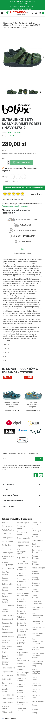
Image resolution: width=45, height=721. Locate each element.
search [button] (31, 13)
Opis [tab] (22, 249)
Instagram (41, 475)
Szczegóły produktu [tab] (22, 253)
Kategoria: (5, 136)
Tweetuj (18, 176)
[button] (4, 92)
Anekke (5, 522)
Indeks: (4, 133)
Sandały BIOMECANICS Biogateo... (33, 404)
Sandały (13, 136)
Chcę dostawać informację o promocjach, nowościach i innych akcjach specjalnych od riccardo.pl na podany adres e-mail (22, 467)
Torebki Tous (6, 534)
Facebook (36, 475)
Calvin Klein (6, 545)
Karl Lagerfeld (7, 538)
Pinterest (23, 176)
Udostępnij (12, 176)
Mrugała (35, 709)
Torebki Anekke (8, 526)
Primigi (34, 713)
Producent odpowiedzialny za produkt (15, 206)
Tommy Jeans (7, 549)
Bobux (24, 259)
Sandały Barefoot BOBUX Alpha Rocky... (11, 404)
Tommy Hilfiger (7, 541)
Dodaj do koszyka (21, 162)
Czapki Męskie (7, 553)
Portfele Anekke (8, 530)
